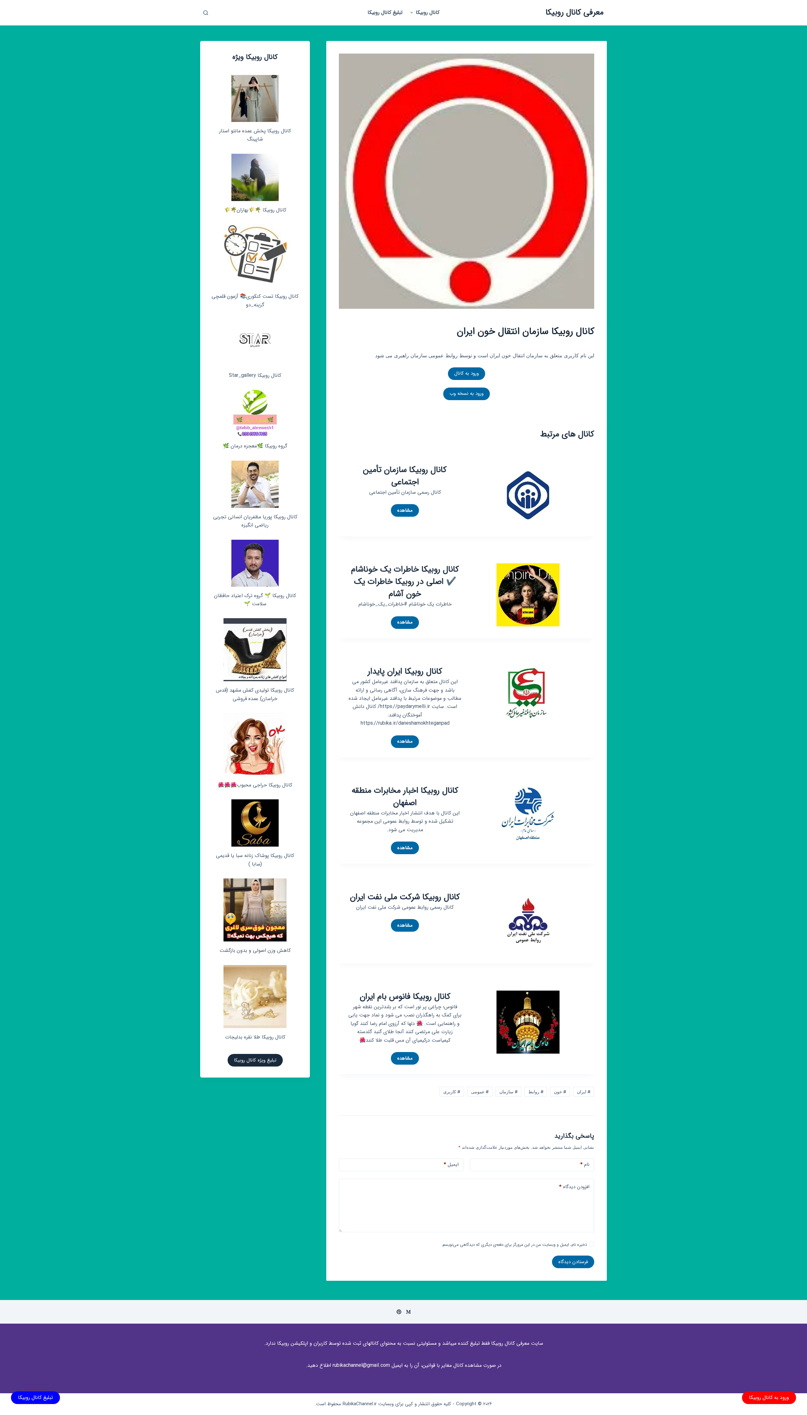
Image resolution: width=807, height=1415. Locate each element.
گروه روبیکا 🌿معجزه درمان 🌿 (255, 446)
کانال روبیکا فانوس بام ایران (405, 996)
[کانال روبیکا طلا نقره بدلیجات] (255, 996)
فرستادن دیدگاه (573, 1262)
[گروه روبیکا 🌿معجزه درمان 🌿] (255, 413)
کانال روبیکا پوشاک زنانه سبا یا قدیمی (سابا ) (255, 860)
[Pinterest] (399, 1311)
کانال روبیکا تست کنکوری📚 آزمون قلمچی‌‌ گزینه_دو (255, 300)
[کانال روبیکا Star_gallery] (255, 342)
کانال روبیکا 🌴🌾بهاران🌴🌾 (255, 210)
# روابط (535, 1091)
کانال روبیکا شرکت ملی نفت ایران (405, 897)
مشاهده (402, 512)
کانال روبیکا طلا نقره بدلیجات (255, 1037)
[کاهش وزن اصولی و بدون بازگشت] (255, 909)
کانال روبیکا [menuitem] (427, 12)
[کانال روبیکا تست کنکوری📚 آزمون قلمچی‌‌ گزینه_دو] (255, 255)
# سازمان (508, 1091)
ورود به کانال (466, 373)
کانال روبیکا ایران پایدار (405, 671)
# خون (560, 1091)
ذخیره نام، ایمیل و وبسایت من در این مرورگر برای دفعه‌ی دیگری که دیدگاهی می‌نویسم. (514, 1244)
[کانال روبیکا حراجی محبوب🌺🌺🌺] (255, 744)
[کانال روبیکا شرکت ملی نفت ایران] (528, 922)
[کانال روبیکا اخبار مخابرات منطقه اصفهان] (528, 815)
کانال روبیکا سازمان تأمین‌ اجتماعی (405, 476)
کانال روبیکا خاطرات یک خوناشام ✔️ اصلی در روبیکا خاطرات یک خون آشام (405, 582)
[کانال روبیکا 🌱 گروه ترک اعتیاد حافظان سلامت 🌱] (255, 563)
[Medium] (408, 1311)
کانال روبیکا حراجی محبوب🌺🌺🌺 (255, 785)
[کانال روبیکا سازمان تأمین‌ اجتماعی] (528, 495)
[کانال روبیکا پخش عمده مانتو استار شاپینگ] (255, 98)
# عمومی (480, 1091)
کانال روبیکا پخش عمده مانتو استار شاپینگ (255, 135)
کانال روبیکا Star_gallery (255, 375)
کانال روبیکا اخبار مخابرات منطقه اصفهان (405, 796)
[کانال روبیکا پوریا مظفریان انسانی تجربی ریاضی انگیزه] (255, 484)
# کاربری (451, 1091)
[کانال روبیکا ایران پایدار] (528, 696)
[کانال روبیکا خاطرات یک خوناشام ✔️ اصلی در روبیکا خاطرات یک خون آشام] (528, 594)
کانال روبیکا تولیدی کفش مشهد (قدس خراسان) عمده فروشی (255, 694)
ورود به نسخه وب (467, 393)
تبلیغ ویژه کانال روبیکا (255, 1060)
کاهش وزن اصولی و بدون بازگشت (255, 950)
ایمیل (451, 1164)
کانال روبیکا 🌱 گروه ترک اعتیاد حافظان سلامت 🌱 (255, 600)
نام (584, 1164)
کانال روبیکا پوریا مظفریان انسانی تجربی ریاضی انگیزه (255, 521)
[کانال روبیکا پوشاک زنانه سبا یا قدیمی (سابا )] (255, 823)
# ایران (583, 1091)
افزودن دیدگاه (574, 1187)
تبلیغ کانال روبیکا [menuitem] (385, 12)
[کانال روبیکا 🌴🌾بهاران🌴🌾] (255, 177)
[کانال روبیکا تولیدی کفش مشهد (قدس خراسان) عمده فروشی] (255, 649)
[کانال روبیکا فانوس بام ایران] (528, 1021)
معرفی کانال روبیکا (575, 12)
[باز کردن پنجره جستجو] (205, 12)
